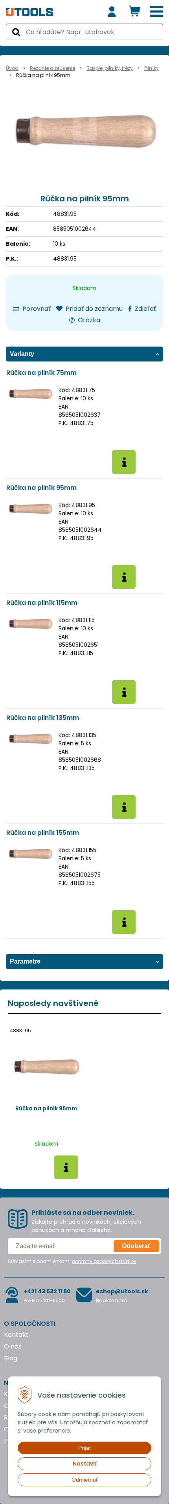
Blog (10, 1358)
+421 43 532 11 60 (47, 1291)
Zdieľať (144, 308)
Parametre (25, 961)
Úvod (12, 68)
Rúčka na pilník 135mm (42, 717)
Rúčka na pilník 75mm (41, 372)
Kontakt (16, 1334)
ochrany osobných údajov (104, 1261)
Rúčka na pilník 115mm (41, 602)
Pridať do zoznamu (93, 308)
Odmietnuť (85, 1480)
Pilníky (151, 68)
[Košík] (135, 12)
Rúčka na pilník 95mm (41, 487)
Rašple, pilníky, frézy (109, 68)
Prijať (84, 1448)
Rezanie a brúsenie (52, 68)
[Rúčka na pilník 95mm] (84, 132)
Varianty (22, 353)
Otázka (88, 320)
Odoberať (136, 1246)
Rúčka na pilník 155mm (42, 832)
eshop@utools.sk (122, 1291)
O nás (13, 1346)
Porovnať (36, 308)
